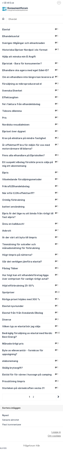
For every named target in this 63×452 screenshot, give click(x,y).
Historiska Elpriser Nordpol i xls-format (30, 49)
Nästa (58, 397)
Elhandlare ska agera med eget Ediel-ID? (30, 70)
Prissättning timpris (30, 381)
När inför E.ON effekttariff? (30, 193)
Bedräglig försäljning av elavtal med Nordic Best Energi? (31, 335)
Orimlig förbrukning (30, 199)
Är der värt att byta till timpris (30, 237)
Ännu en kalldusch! (30, 223)
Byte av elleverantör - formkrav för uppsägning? (30, 352)
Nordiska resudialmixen (30, 124)
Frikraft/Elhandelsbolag (30, 186)
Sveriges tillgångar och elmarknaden (30, 43)
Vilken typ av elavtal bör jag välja (30, 326)
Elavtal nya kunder (30, 306)
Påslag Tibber (30, 268)
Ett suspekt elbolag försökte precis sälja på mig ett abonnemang (30, 164)
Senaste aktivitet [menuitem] (10, 420)
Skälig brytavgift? (30, 367)
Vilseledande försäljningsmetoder (30, 179)
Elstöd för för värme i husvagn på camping (30, 374)
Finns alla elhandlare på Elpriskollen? (30, 155)
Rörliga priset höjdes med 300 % (30, 299)
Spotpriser (31, 292)
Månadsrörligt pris (30, 343)
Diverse (30, 319)
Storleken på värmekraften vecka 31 (30, 388)
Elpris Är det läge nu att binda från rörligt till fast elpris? (30, 215)
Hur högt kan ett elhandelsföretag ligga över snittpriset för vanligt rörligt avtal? (30, 277)
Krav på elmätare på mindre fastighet (30, 138)
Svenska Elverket (30, 90)
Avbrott (30, 230)
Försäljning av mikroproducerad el (30, 83)
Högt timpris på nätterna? (30, 254)
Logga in (56, 432)
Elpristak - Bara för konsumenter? (30, 63)
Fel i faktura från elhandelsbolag (30, 104)
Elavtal (30, 29)
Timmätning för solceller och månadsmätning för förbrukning (30, 246)
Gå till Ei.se (9, 2)
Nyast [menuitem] (5, 415)
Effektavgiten (30, 97)
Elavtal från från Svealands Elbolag (30, 312)
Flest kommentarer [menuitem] (11, 424)
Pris (30, 117)
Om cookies (54, 435)
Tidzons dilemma (30, 110)
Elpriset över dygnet (30, 131)
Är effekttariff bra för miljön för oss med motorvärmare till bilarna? (30, 146)
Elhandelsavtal (30, 36)
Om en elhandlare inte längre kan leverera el (30, 77)
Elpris (30, 172)
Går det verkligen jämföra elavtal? (30, 261)
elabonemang (30, 361)
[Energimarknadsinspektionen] (3, 18)
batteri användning (30, 206)
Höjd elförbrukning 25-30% (30, 285)
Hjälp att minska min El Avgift (19, 56)
